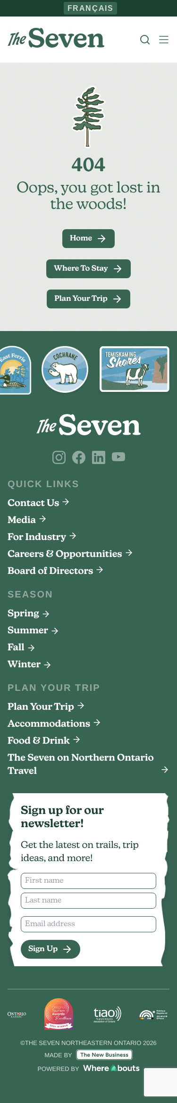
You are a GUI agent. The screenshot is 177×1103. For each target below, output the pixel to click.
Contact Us (33, 503)
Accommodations (49, 724)
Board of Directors (50, 571)
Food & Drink (39, 741)
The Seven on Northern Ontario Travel (81, 765)
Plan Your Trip (41, 707)
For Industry (37, 537)
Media (22, 520)
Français (90, 8)
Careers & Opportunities (65, 554)
